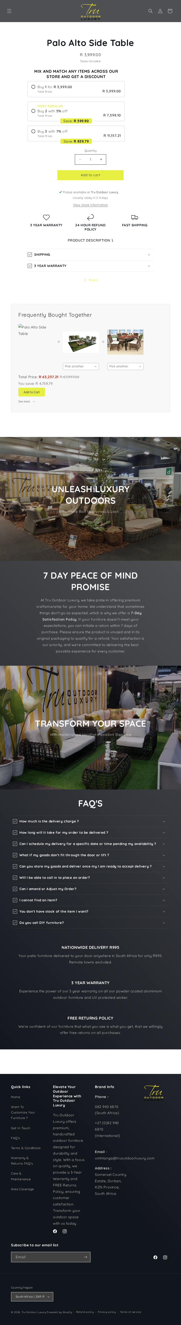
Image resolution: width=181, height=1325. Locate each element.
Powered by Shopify (59, 1312)
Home (15, 1097)
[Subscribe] (85, 1257)
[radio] (76, 89)
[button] (9, 11)
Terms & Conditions (26, 1148)
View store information (90, 205)
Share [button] (93, 280)
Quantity (90, 150)
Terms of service (130, 1312)
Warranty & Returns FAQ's (22, 1160)
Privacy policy (107, 1312)
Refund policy (85, 1312)
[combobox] (81, 366)
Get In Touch (20, 1128)
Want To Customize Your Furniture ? (23, 1112)
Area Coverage (22, 1189)
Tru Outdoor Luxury (34, 1312)
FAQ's (15, 1138)
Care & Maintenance (21, 1176)
